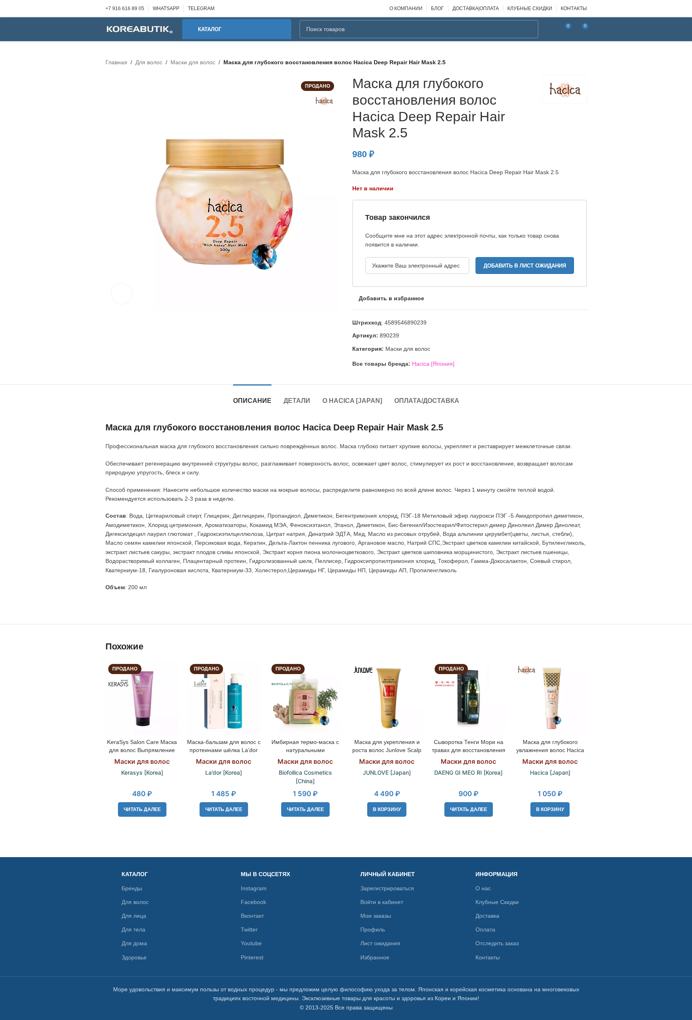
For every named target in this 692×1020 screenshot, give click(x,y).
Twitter (249, 929)
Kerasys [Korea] (142, 772)
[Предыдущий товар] (563, 62)
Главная (116, 62)
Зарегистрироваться (387, 888)
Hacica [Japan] (550, 772)
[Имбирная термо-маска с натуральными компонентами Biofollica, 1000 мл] (305, 698)
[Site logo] (139, 28)
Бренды (132, 888)
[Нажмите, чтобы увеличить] (121, 294)
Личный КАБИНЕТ (387, 874)
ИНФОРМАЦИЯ (496, 874)
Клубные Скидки (497, 902)
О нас (483, 888)
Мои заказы (375, 916)
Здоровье (134, 957)
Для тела (133, 929)
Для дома (134, 943)
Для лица (134, 916)
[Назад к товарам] (572, 62)
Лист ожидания (380, 943)
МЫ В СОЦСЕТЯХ (265, 874)
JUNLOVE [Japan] (387, 772)
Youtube (251, 943)
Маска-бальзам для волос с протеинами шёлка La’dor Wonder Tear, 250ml (224, 750)
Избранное (374, 957)
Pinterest (252, 957)
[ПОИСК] (529, 29)
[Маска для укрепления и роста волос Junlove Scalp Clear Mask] (387, 698)
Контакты (487, 957)
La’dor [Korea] (223, 772)
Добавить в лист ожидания (525, 266)
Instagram (254, 888)
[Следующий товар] (582, 62)
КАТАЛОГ (135, 874)
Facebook (253, 902)
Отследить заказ (497, 943)
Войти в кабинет (381, 902)
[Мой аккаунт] (550, 29)
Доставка (487, 916)
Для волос (148, 62)
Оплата (485, 929)
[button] (386, 809)
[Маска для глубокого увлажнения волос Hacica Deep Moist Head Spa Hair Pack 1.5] (550, 698)
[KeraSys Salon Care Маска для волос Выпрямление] (142, 698)
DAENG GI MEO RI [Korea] (468, 772)
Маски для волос (192, 62)
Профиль (372, 929)
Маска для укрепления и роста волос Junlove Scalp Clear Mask (386, 750)
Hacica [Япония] (433, 363)
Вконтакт (252, 916)
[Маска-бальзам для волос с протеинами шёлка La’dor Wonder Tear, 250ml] (224, 698)
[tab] (252, 396)
